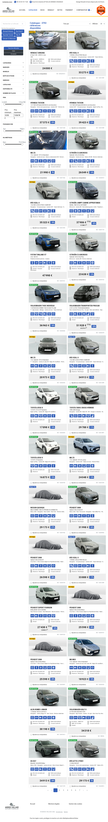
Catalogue (33, 10)
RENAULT (51, 10)
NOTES (59, 10)
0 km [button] (13, 51)
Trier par (66, 24)
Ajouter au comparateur (40, 74)
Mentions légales (54, 804)
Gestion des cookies (75, 804)
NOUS (42, 10)
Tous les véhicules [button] (13, 48)
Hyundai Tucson (8, 35)
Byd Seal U (19, 31)
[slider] (4, 104)
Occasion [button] (13, 54)
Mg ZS (18, 35)
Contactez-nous (7, 2)
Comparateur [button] (82, 10)
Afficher (95, 24)
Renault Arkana (8, 31)
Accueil (22, 10)
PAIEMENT (69, 10)
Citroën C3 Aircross (9, 38)
